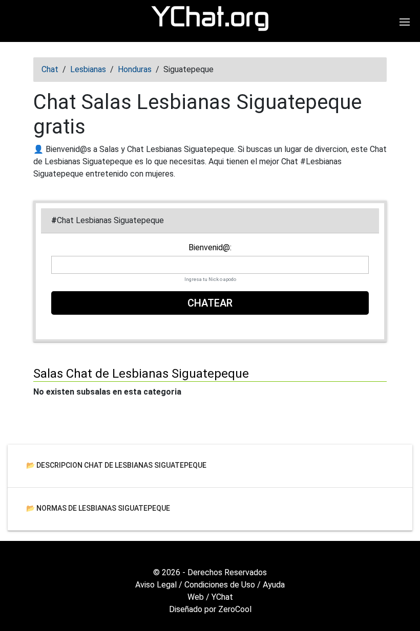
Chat (49, 69)
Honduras (135, 69)
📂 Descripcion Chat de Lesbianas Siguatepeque (116, 465)
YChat (222, 597)
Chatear (210, 303)
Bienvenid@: (210, 248)
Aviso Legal (156, 585)
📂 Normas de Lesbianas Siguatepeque (98, 508)
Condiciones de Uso (219, 585)
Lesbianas (88, 69)
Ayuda (274, 585)
